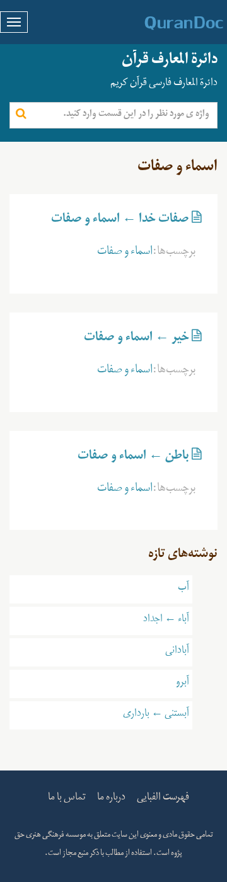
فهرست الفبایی (163, 799)
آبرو (182, 683)
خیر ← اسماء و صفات (136, 339)
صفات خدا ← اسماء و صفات (120, 221)
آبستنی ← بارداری (156, 715)
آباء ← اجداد (166, 620)
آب (183, 589)
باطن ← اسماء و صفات (133, 458)
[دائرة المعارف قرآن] (167, 23)
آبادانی (177, 652)
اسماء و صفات (125, 253)
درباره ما (111, 799)
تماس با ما (67, 799)
